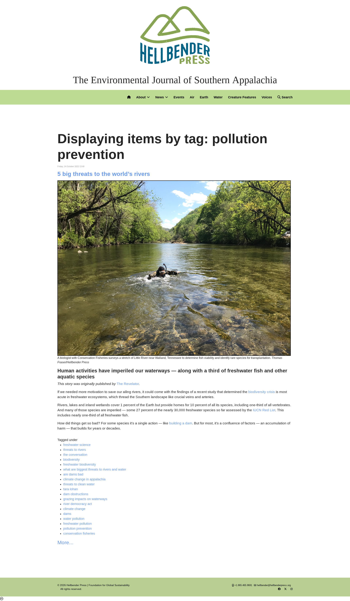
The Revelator (128, 384)
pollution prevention (77, 528)
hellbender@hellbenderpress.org (274, 585)
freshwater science (77, 445)
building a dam (180, 423)
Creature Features (242, 97)
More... (65, 542)
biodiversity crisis (261, 392)
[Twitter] (285, 588)
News (159, 97)
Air (192, 97)
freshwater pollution (77, 523)
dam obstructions (75, 494)
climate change (74, 509)
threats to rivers (74, 450)
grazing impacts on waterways (85, 499)
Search (287, 97)
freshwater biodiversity (79, 464)
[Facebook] (279, 588)
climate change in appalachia (84, 479)
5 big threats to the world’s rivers (103, 174)
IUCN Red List (264, 410)
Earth (204, 97)
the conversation (75, 454)
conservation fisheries (79, 533)
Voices (267, 97)
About (141, 97)
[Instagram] (291, 588)
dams (67, 514)
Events (179, 97)
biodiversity (71, 459)
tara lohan (70, 489)
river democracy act (77, 504)
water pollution (73, 519)
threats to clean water (79, 484)
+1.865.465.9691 (243, 585)
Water (218, 97)
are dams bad (73, 474)
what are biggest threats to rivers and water (94, 469)
